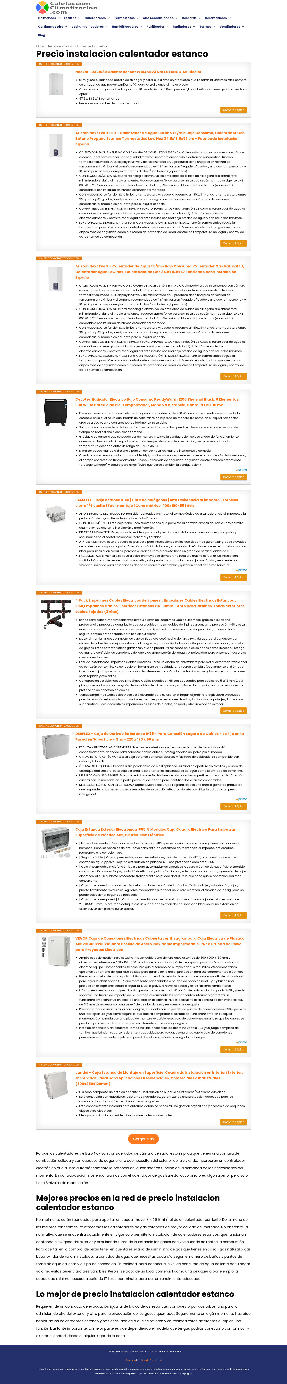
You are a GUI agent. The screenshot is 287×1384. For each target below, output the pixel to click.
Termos (205, 27)
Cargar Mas (143, 1138)
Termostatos (124, 18)
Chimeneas (47, 18)
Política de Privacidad (149, 1360)
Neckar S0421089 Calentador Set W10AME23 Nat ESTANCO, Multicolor (138, 71)
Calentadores (216, 18)
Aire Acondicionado (158, 18)
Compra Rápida (233, 110)
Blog (41, 35)
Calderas (189, 18)
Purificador (156, 27)
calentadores (53, 46)
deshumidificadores (87, 27)
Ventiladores (230, 27)
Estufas (70, 18)
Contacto (130, 1360)
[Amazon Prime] (241, 470)
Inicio (39, 46)
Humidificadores (125, 27)
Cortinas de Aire (50, 27)
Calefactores (95, 18)
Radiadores (182, 27)
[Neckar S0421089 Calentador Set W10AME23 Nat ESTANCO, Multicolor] (55, 84)
